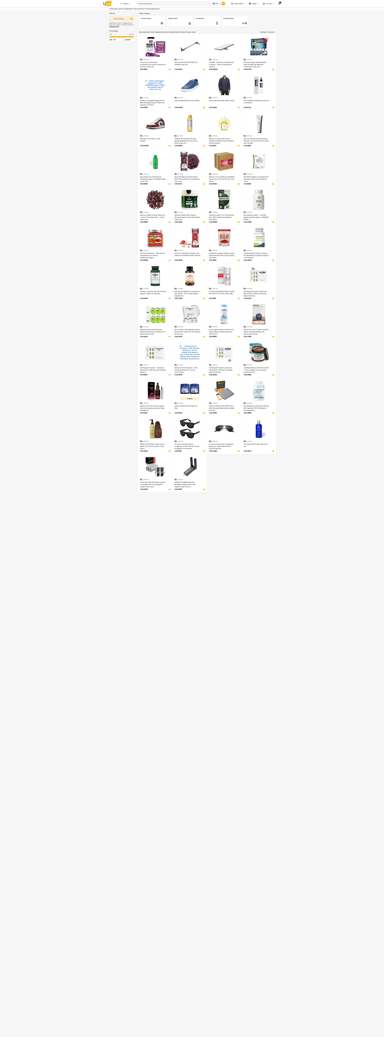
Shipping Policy (114, 26)
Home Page (113, 9)
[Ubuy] (108, 3)
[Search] (223, 3)
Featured (271, 32)
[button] (238, 3)
